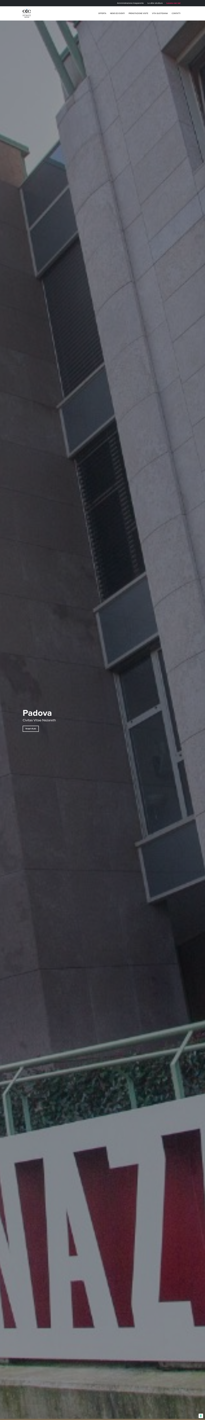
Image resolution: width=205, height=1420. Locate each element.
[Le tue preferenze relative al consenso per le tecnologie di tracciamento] (201, 1416)
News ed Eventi (117, 13)
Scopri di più (31, 728)
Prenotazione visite (138, 13)
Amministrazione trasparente (130, 3)
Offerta (102, 13)
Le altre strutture (155, 3)
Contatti (176, 13)
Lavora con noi (173, 3)
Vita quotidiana (160, 13)
